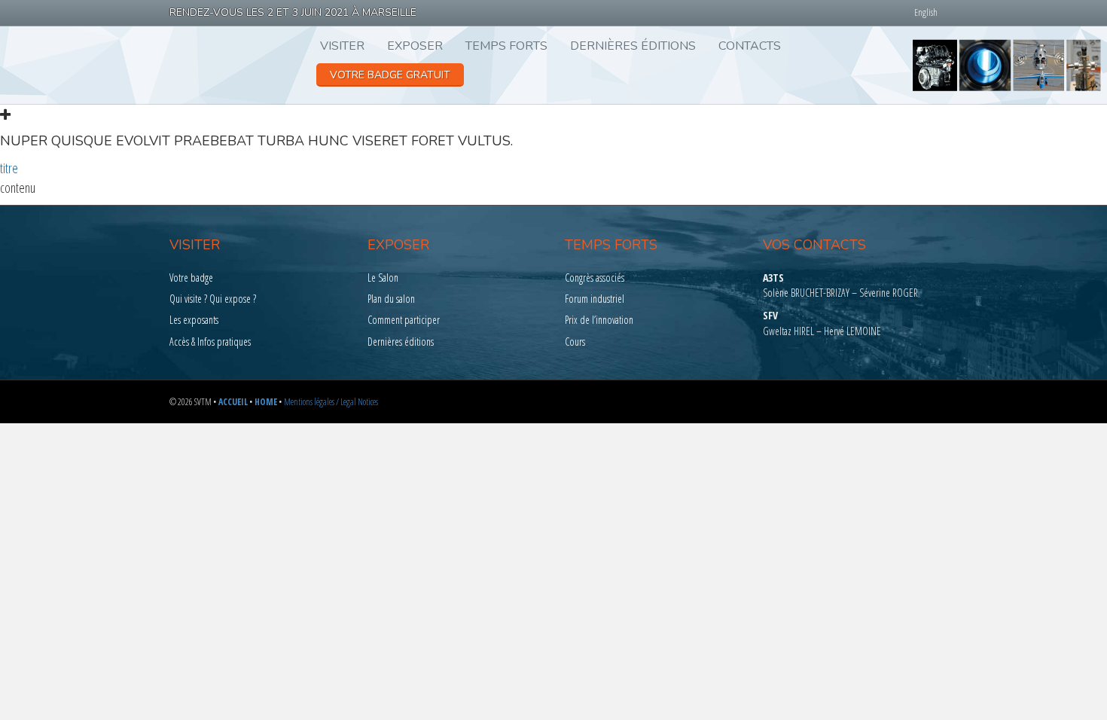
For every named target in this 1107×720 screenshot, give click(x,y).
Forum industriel (594, 298)
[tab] (553, 128)
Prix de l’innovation (599, 320)
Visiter (342, 46)
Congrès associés (594, 277)
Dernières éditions (633, 46)
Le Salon (382, 277)
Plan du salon (391, 298)
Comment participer (403, 320)
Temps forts (506, 46)
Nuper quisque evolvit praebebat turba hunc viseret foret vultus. (256, 141)
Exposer (415, 46)
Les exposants (193, 320)
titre (9, 168)
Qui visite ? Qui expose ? (212, 298)
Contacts (749, 46)
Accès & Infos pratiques (210, 341)
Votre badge (191, 277)
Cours (575, 341)
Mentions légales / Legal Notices (331, 401)
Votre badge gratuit (390, 75)
